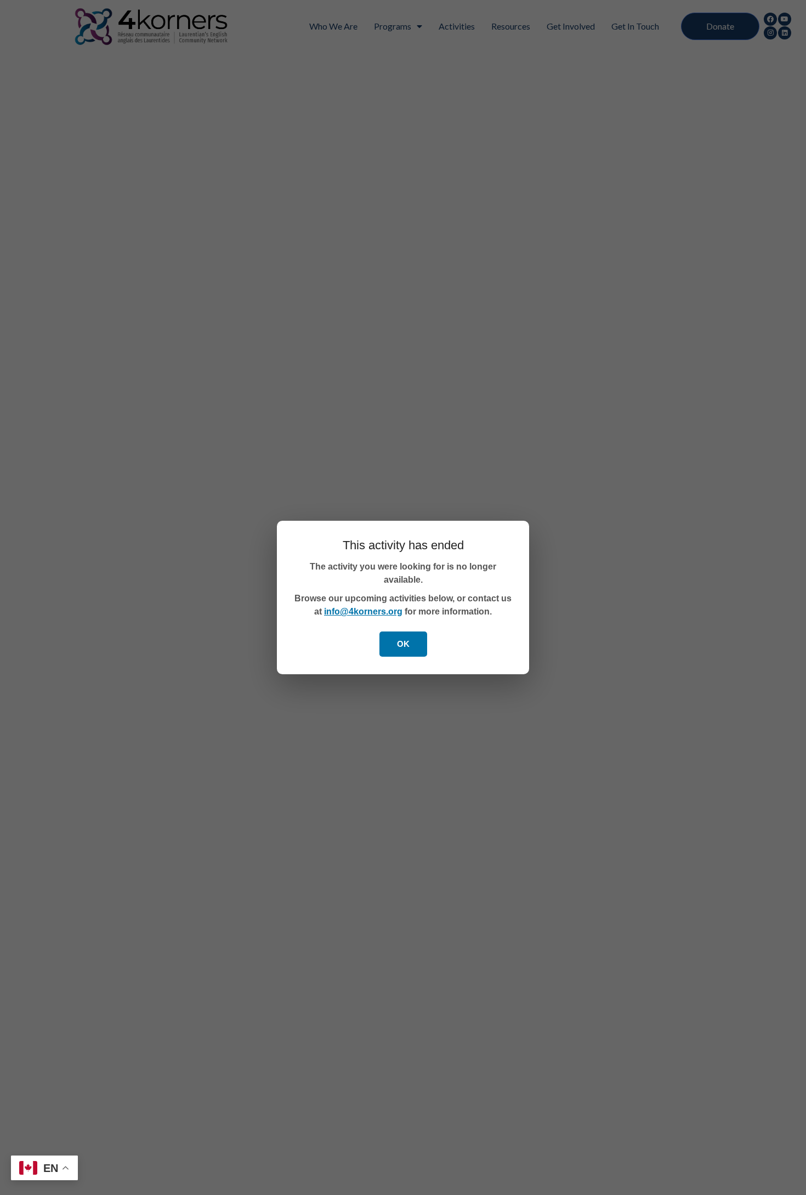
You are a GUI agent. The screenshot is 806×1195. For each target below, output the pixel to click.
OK (403, 643)
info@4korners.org (363, 611)
